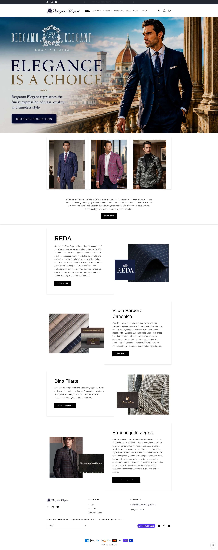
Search (91, 505)
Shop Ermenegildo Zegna (126, 480)
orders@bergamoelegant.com (143, 505)
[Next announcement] (133, 2)
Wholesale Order (95, 513)
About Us (92, 508)
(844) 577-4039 (137, 510)
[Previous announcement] (84, 2)
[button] (96, 10)
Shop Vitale (120, 354)
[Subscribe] (84, 525)
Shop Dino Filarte (65, 405)
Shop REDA (63, 283)
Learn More (109, 216)
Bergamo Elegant (111, 544)
